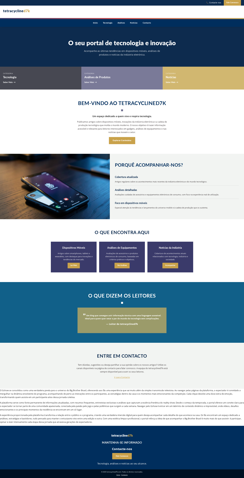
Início (95, 23)
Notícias (134, 23)
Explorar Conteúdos (122, 140)
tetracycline (16, 11)
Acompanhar (170, 265)
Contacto (147, 23)
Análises (121, 23)
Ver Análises (122, 265)
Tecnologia (107, 23)
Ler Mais (73, 265)
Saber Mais (8, 82)
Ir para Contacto (122, 377)
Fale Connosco (232, 3)
